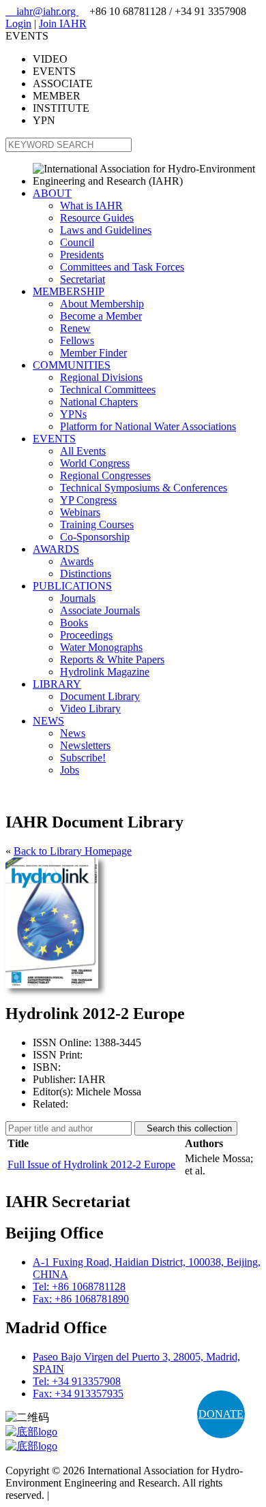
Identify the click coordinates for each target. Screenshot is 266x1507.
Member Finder (93, 353)
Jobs (69, 770)
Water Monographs (101, 647)
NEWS (48, 721)
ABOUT (52, 193)
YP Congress (88, 500)
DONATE (220, 1414)
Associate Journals (100, 610)
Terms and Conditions (99, 1495)
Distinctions (85, 573)
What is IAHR (91, 205)
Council (77, 242)
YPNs (73, 414)
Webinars (80, 512)
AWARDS (56, 549)
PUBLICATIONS (72, 586)
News (72, 733)
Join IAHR (63, 23)
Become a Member (101, 316)
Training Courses (97, 524)
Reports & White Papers (112, 659)
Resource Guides (97, 218)
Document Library (100, 696)
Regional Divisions (101, 377)
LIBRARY (57, 684)
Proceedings (86, 635)
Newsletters (85, 745)
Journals (77, 598)
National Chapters (99, 402)
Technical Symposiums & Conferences (143, 487)
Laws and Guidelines (105, 230)
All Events (83, 451)
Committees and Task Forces (122, 267)
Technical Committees (108, 389)
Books (74, 622)
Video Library (90, 708)
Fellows (77, 340)
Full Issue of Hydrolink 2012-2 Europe (91, 1164)
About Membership (102, 303)
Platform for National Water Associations (148, 426)
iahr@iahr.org (41, 11)
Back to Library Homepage (73, 851)
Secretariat (82, 279)
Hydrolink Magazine (104, 672)
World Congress (95, 463)
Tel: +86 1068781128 (79, 1286)
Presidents (82, 254)
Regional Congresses (105, 475)
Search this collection (186, 1128)
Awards (76, 561)
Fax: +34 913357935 (78, 1393)
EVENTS (54, 438)
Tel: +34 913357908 (77, 1381)
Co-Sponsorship (95, 537)
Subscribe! (83, 757)
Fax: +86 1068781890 (81, 1299)
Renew (75, 328)
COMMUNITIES (71, 365)
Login (18, 23)
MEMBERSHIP (68, 291)
